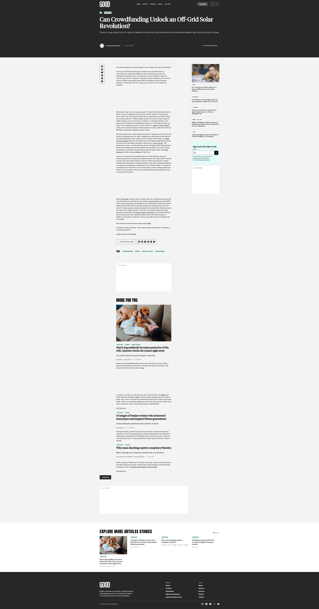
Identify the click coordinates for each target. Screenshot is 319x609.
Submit (217, 153)
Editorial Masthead (173, 594)
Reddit (163, 395)
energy (137, 251)
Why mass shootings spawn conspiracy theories (143, 447)
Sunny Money (136, 152)
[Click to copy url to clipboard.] (102, 81)
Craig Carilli (120, 427)
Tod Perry (119, 359)
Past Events (136, 344)
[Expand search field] (212, 4)
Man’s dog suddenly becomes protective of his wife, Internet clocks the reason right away (142, 349)
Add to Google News (210, 45)
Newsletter (170, 591)
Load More (105, 477)
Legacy (127, 344)
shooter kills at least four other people (144, 467)
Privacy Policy (205, 158)
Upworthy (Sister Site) (174, 597)
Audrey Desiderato (114, 46)
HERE (149, 223)
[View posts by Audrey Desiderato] (102, 45)
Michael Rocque (139, 456)
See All (215, 533)
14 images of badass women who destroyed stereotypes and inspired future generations (141, 417)
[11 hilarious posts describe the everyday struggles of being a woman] (205, 542)
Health (160, 4)
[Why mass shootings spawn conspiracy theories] (175, 541)
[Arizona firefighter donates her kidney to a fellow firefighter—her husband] (205, 133)
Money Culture (197, 119)
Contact (169, 588)
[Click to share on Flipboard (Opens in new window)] (102, 75)
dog (142, 368)
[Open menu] (216, 4)
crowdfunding (127, 251)
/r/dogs (137, 397)
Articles (108, 12)
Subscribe (202, 4)
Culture (167, 4)
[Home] (101, 13)
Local (194, 132)
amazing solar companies (144, 212)
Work (193, 84)
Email (195, 149)
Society (145, 4)
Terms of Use (196, 158)
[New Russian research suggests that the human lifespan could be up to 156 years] (205, 98)
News (139, 4)
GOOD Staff (127, 359)
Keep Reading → (121, 408)
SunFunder (124, 199)
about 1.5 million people (161, 125)
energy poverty (148, 251)
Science (153, 4)
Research (195, 97)
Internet (195, 107)
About (168, 585)
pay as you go (158, 143)
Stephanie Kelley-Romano (124, 456)
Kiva (150, 201)
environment (160, 251)
